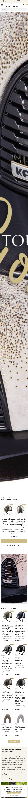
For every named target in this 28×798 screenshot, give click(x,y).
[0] (26, 5)
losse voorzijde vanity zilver (20, 728)
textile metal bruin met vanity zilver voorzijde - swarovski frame (7, 695)
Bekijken (13, 541)
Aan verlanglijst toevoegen (13, 545)
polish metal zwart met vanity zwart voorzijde (19, 661)
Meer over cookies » (14, 795)
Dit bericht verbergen (14, 793)
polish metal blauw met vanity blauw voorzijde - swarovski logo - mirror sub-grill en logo (20, 630)
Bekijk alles (13, 741)
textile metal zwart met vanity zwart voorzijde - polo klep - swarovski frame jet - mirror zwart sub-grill (20, 698)
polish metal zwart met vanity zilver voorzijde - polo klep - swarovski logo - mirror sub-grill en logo (7, 663)
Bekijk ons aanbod (14, 779)
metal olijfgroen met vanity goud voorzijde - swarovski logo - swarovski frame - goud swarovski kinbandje (7, 630)
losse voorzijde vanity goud (7, 728)
